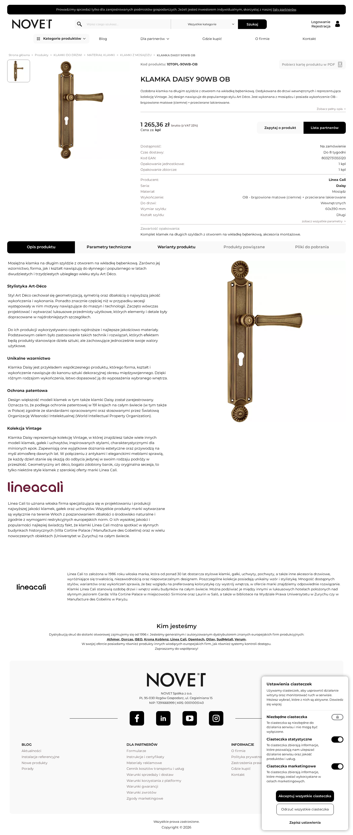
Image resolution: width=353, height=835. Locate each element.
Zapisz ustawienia (305, 822)
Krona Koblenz (156, 639)
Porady (28, 768)
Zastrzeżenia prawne (248, 763)
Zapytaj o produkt (280, 128)
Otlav (210, 639)
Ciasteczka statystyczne (289, 739)
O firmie (262, 39)
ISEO (138, 639)
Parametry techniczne (109, 247)
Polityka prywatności (249, 757)
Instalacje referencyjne (40, 757)
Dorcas (127, 639)
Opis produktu (41, 247)
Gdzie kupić (212, 39)
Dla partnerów (152, 39)
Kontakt (309, 39)
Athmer (113, 639)
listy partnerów (284, 9)
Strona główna (19, 55)
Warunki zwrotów (141, 792)
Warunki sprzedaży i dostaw (150, 774)
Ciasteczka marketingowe (291, 766)
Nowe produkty (35, 763)
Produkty (42, 55)
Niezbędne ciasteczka (287, 716)
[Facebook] (137, 718)
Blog (103, 39)
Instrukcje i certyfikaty (145, 757)
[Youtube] (190, 718)
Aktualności (31, 751)
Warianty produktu (176, 247)
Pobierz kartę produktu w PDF (308, 64)
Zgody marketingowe (145, 798)
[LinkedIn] (163, 718)
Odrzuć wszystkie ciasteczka (305, 809)
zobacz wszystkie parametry (322, 221)
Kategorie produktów (62, 38)
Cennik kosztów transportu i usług (155, 768)
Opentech (196, 639)
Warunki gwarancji (142, 786)
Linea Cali (178, 639)
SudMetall (225, 639)
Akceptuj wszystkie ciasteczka (305, 796)
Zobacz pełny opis (330, 109)
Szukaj (252, 24)
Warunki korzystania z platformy (154, 780)
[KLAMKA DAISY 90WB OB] (81, 110)
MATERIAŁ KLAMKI (101, 55)
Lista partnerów (325, 128)
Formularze (136, 751)
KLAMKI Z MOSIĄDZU (136, 55)
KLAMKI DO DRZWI (68, 55)
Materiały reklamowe (144, 763)
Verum (240, 639)
